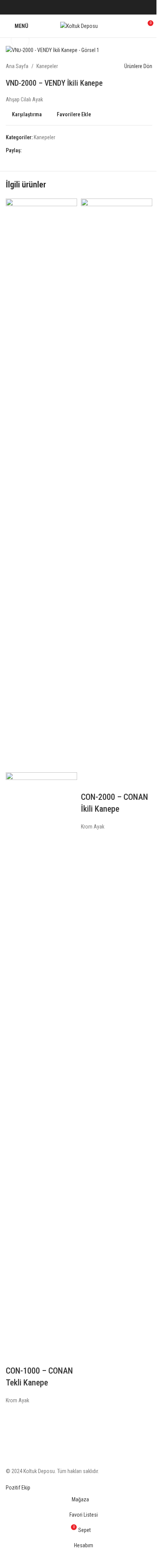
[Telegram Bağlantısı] (97, 7)
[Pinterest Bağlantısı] (79, 7)
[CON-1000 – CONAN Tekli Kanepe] (41, 485)
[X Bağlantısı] (69, 7)
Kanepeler (47, 66)
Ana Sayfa (17, 66)
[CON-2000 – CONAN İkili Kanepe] (116, 485)
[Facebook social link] (60, 7)
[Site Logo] (79, 26)
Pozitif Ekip (18, 1488)
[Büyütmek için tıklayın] (20, 40)
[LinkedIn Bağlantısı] (88, 7)
